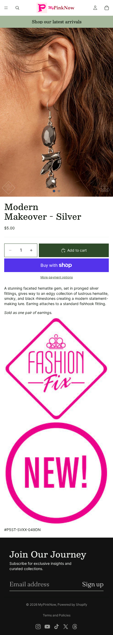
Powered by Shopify (72, 604)
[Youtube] (47, 626)
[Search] (17, 8)
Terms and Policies (56, 615)
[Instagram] (38, 626)
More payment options (56, 277)
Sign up (93, 584)
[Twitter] (66, 626)
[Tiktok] (56, 626)
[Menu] (6, 8)
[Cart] (106, 8)
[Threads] (75, 626)
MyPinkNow (47, 604)
